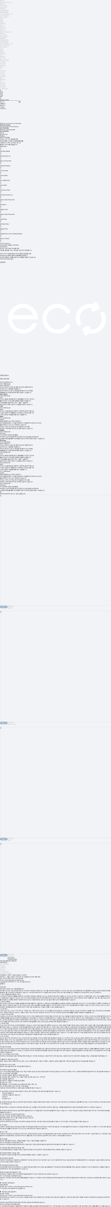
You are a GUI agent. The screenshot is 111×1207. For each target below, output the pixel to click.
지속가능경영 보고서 (6, 14)
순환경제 (3, 8)
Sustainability (3, 7)
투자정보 (3, 79)
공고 (1, 81)
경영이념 (3, 65)
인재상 (2, 72)
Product (2, 0)
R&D (1, 20)
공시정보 (3, 83)
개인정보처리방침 (5, 973)
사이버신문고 (4, 88)
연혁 (1, 67)
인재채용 (3, 71)
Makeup (2, 4)
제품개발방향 (4, 12)
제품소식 (3, 27)
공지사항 (3, 28)
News (1, 25)
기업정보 (3, 62)
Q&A (1, 78)
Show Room (3, 5)
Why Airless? (3, 17)
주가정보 (3, 85)
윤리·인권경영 (4, 60)
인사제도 (3, 74)
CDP (1, 19)
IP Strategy (3, 23)
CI (0, 69)
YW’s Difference (4, 16)
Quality (2, 22)
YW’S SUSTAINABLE (7, 259)
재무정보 (3, 87)
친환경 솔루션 (4, 10)
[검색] (19, 102)
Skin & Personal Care (6, 2)
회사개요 (3, 64)
